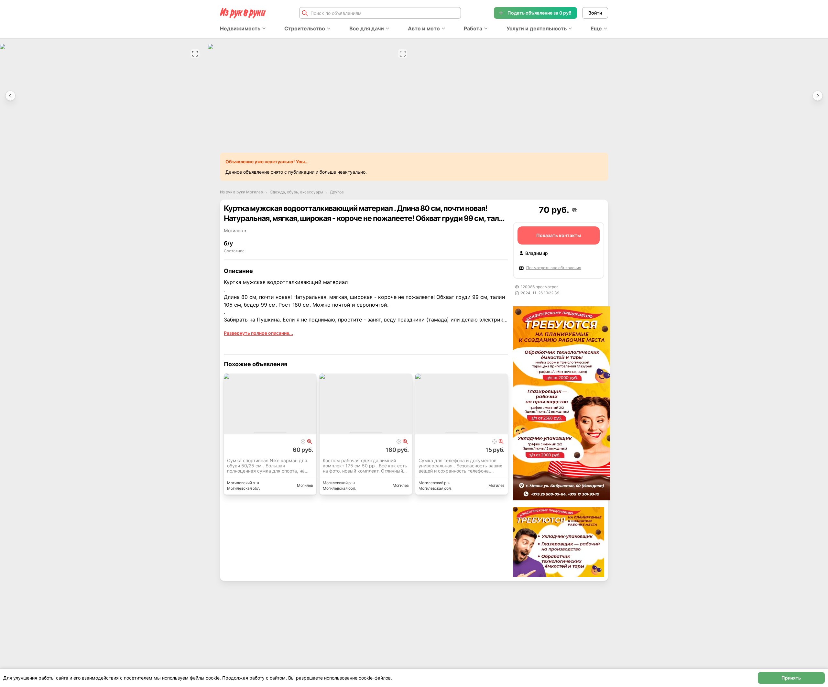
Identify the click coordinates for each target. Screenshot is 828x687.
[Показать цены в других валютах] (574, 210)
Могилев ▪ (235, 230)
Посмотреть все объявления (553, 267)
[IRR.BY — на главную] (243, 13)
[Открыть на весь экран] (195, 53)
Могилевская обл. (243, 488)
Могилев (305, 485)
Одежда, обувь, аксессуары (296, 192)
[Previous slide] (10, 96)
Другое (337, 192)
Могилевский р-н (243, 482)
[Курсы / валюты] (309, 441)
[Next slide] (817, 96)
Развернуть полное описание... (258, 333)
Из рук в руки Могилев (241, 192)
